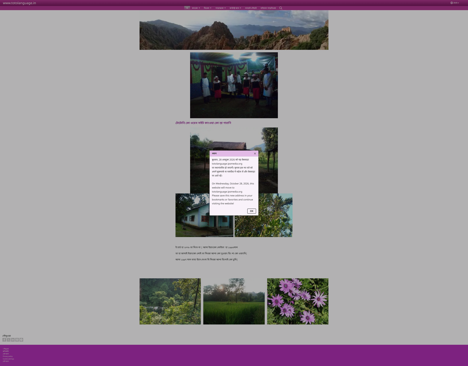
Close (255, 153)
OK (251, 211)
